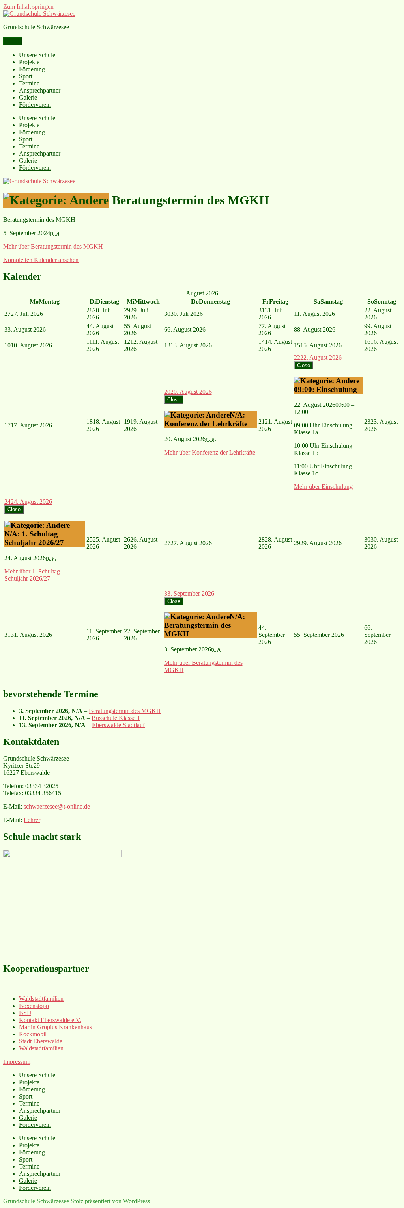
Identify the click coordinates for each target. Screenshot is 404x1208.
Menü (12, 41)
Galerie (28, 97)
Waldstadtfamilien (41, 998)
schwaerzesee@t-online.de (57, 806)
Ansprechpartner (39, 90)
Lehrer (32, 819)
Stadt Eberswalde (40, 1041)
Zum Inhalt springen (28, 6)
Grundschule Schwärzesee (36, 27)
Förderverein (35, 104)
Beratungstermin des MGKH (125, 710)
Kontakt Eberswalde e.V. (50, 1020)
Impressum (16, 1061)
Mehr (53, 246)
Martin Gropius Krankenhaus (55, 1027)
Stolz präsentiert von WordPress (110, 1201)
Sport (25, 76)
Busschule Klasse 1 (116, 717)
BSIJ (25, 1012)
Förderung (32, 69)
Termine (29, 83)
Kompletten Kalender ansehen (41, 259)
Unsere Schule (37, 55)
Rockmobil (33, 1034)
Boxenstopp (34, 1005)
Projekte (29, 62)
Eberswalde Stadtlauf (118, 725)
